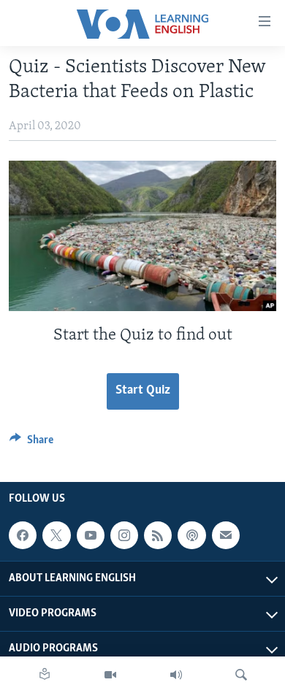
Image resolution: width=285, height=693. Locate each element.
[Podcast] (191, 535)
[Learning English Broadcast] (176, 674)
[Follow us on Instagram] (124, 535)
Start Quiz (142, 390)
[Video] (110, 674)
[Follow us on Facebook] (23, 535)
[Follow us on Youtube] (90, 535)
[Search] (241, 674)
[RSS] (158, 535)
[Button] (31, 443)
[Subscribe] (226, 535)
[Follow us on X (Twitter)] (56, 535)
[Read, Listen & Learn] (44, 674)
